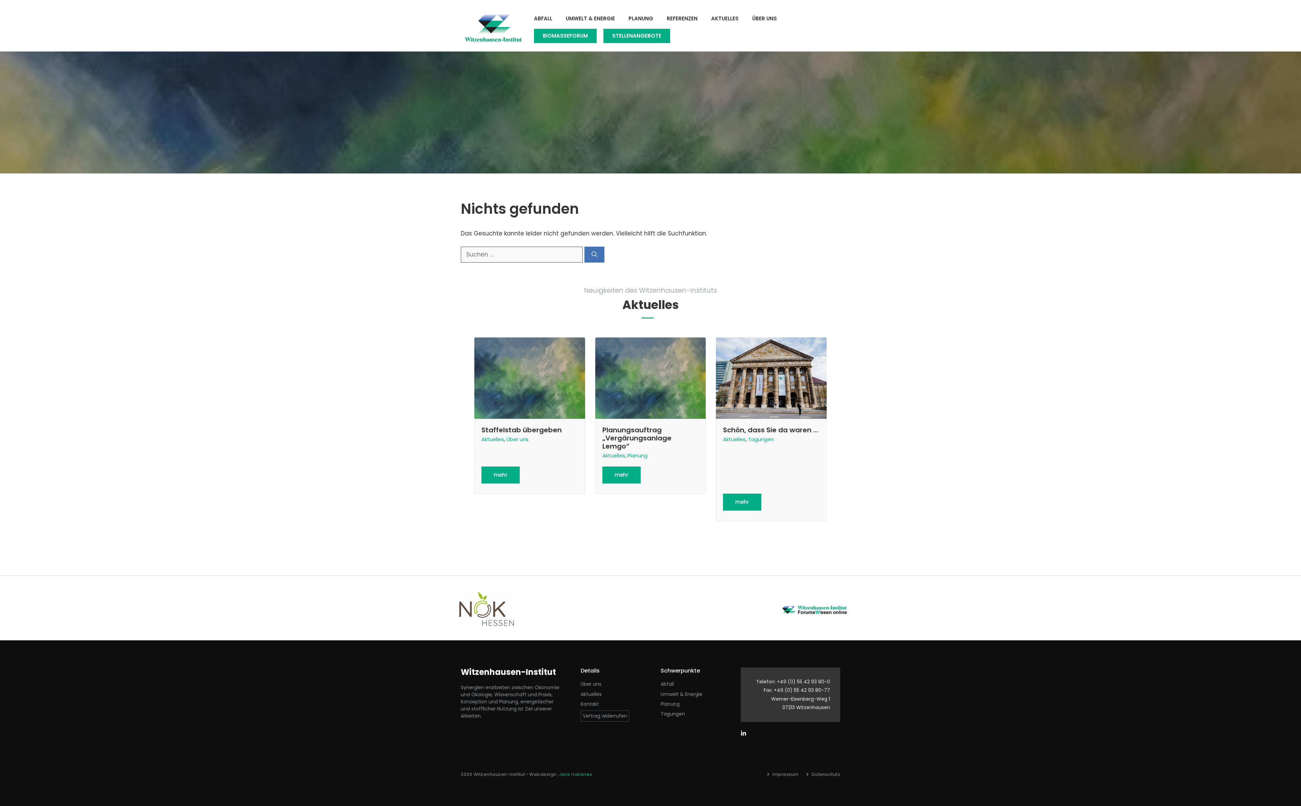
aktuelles (591, 694)
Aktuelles (725, 18)
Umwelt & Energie (590, 18)
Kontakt (590, 704)
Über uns (764, 18)
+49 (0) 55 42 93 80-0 (803, 681)
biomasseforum (565, 35)
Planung (640, 18)
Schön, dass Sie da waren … (770, 430)
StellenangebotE (636, 35)
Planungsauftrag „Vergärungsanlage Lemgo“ (637, 438)
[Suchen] (594, 255)
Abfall (543, 18)
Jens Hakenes (575, 774)
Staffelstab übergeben (521, 430)
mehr (501, 474)
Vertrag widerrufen (605, 715)
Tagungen (761, 439)
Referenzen (682, 18)
